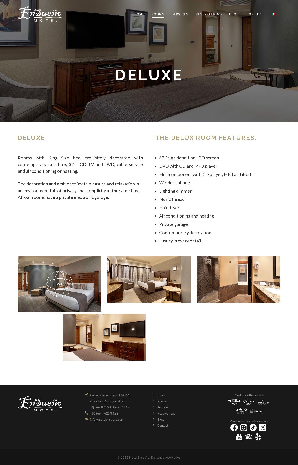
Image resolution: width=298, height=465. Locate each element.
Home (161, 395)
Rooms (162, 401)
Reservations (166, 413)
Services (163, 407)
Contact (162, 425)
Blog (160, 419)
